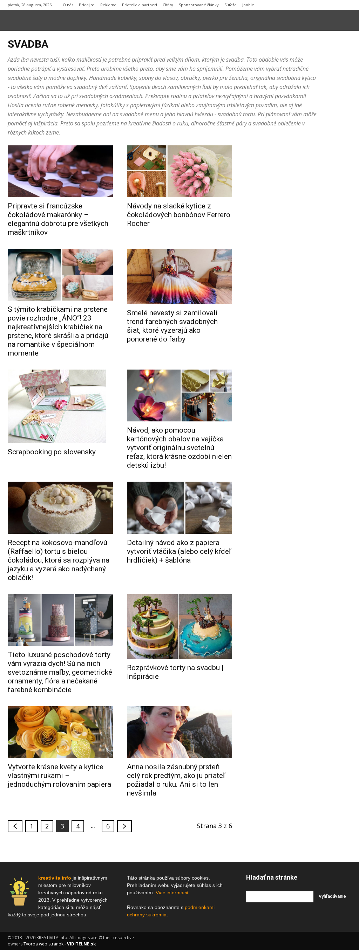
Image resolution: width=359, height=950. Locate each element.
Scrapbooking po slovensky (52, 452)
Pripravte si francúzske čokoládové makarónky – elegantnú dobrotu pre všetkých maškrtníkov (58, 219)
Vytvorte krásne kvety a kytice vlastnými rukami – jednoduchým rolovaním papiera (59, 776)
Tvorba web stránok (43, 944)
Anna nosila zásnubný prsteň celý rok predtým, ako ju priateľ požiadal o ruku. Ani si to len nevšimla (176, 780)
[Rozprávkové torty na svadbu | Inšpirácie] (179, 626)
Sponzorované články (199, 4)
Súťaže (230, 4)
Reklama (108, 4)
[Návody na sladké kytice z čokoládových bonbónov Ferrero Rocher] (179, 171)
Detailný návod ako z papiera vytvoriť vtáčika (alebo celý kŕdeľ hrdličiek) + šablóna (179, 551)
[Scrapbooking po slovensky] (60, 406)
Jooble (248, 4)
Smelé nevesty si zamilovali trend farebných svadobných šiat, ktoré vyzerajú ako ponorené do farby (172, 326)
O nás (68, 4)
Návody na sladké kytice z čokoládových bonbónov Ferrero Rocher (178, 215)
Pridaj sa (87, 4)
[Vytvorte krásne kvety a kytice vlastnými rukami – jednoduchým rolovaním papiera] (60, 732)
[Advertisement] (298, 250)
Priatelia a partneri (139, 4)
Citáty (168, 4)
